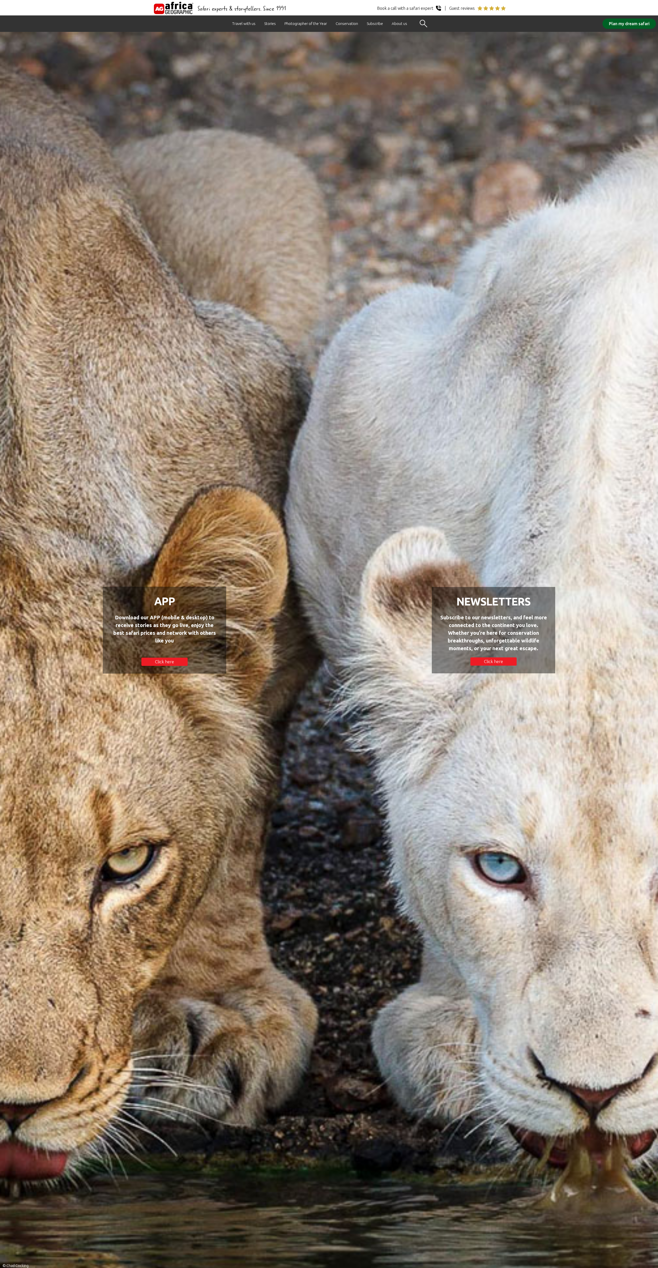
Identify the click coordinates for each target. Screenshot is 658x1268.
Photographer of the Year (306, 23)
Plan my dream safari (629, 23)
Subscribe (375, 23)
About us (399, 23)
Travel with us (243, 23)
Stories (270, 23)
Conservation (347, 23)
